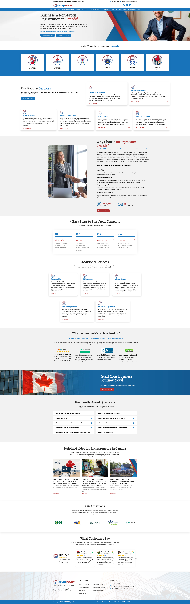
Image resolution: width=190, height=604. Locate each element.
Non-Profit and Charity (68, 115)
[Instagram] (69, 589)
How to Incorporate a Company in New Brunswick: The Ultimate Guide (122, 481)
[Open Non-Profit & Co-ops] (87, 9)
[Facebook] (54, 589)
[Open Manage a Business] (73, 9)
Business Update (29, 115)
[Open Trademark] (125, 9)
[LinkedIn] (62, 589)
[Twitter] (58, 589)
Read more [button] (79, 564)
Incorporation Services (97, 92)
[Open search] (127, 5)
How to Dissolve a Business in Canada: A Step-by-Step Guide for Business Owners (65, 481)
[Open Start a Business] (59, 9)
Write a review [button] (64, 562)
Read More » (56, 493)
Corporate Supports (143, 116)
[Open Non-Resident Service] (116, 9)
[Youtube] (66, 589)
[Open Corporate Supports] (139, 9)
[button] (135, 558)
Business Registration (139, 90)
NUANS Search (103, 116)
